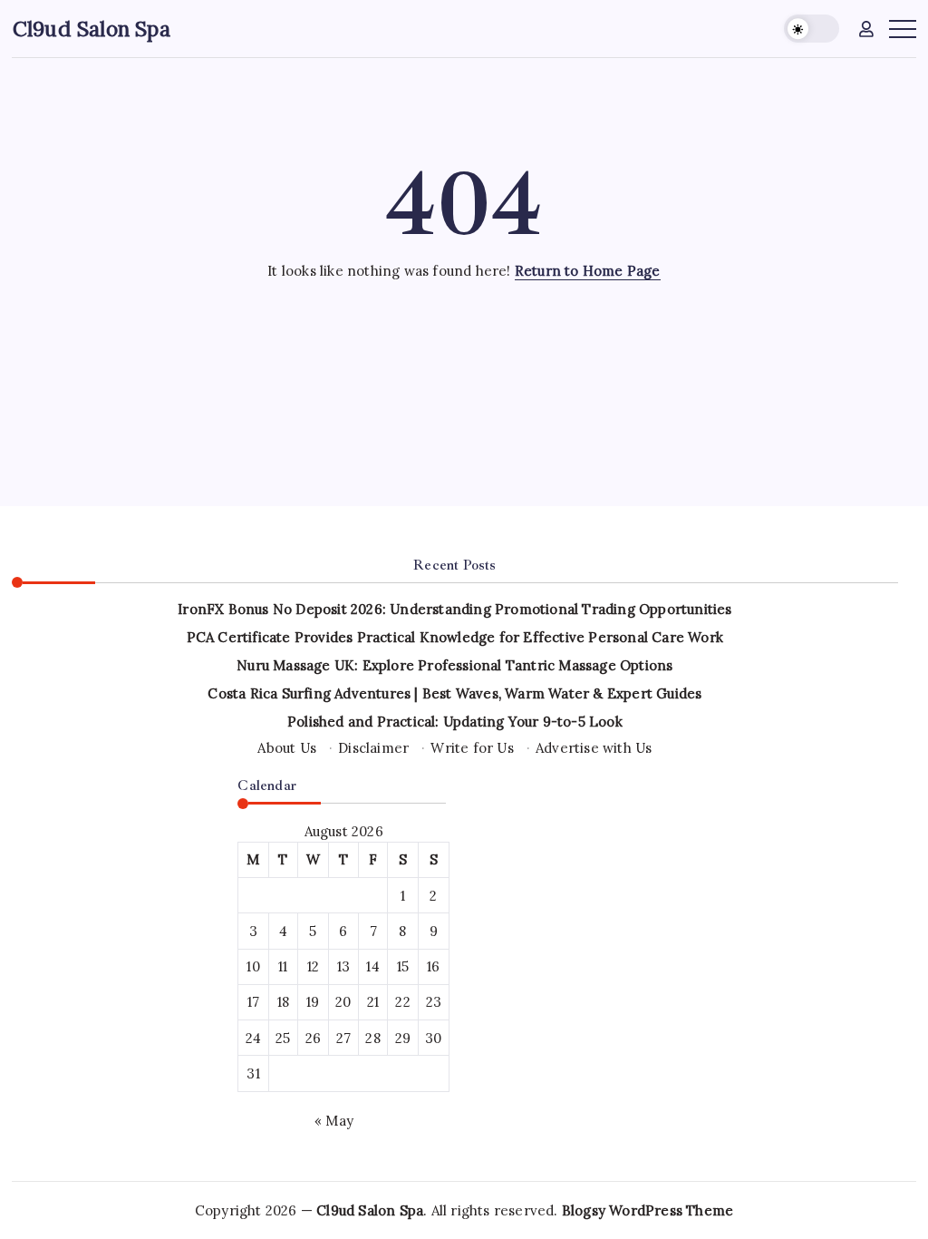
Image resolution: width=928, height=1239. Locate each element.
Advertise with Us (594, 747)
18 (283, 1001)
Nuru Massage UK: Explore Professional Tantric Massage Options (454, 665)
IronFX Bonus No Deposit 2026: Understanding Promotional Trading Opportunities (454, 609)
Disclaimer (373, 747)
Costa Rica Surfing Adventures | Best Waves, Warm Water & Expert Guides (454, 693)
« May (333, 1120)
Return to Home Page (588, 270)
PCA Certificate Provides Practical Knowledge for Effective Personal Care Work (455, 637)
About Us (286, 747)
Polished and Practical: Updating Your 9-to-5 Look (455, 721)
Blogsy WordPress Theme (647, 1210)
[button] (811, 29)
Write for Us (471, 747)
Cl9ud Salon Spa (91, 28)
